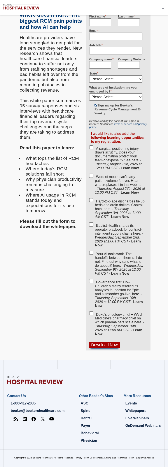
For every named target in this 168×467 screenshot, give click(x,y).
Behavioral (90, 433)
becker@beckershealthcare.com (38, 411)
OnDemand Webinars (143, 425)
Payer (85, 425)
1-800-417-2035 (23, 403)
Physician (89, 440)
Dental (86, 418)
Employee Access (145, 458)
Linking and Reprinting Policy (118, 458)
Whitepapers (135, 411)
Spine (85, 411)
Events (131, 403)
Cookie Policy (96, 458)
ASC (84, 403)
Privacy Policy (81, 458)
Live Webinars (137, 418)
